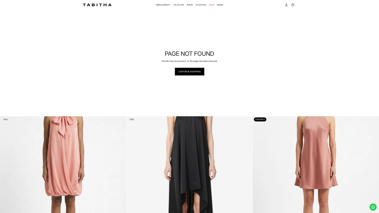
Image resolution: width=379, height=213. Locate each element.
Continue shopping (189, 71)
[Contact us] (373, 207)
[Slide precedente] (4, 179)
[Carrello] (293, 5)
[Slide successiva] (121, 179)
